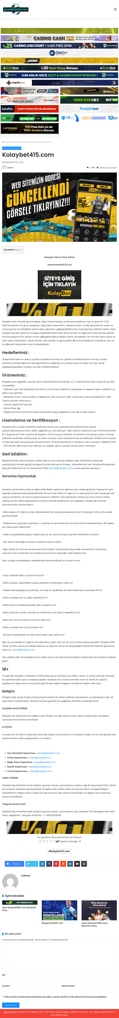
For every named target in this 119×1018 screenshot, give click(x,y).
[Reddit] (63, 864)
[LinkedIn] (42, 864)
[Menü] (115, 10)
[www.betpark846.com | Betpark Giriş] (19, 902)
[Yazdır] (84, 864)
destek (52, 468)
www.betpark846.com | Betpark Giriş (19, 909)
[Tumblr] (49, 864)
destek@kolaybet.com (23, 649)
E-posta (6, 986)
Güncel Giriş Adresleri (24, 142)
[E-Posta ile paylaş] (77, 864)
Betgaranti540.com (52, 923)
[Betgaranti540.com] (59, 910)
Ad (4, 975)
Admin (10, 168)
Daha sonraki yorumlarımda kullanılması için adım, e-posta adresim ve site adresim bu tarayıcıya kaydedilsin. (56, 997)
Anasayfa (8, 142)
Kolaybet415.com (60, 851)
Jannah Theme (10, 1012)
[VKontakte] (70, 864)
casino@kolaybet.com (40, 771)
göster (18, 250)
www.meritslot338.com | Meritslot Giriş (95, 924)
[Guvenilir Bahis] (16, 9)
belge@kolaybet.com (45, 762)
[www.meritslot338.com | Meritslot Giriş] (99, 910)
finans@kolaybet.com (40, 757)
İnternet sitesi (68, 986)
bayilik (32, 766)
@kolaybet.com (64, 468)
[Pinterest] (56, 864)
